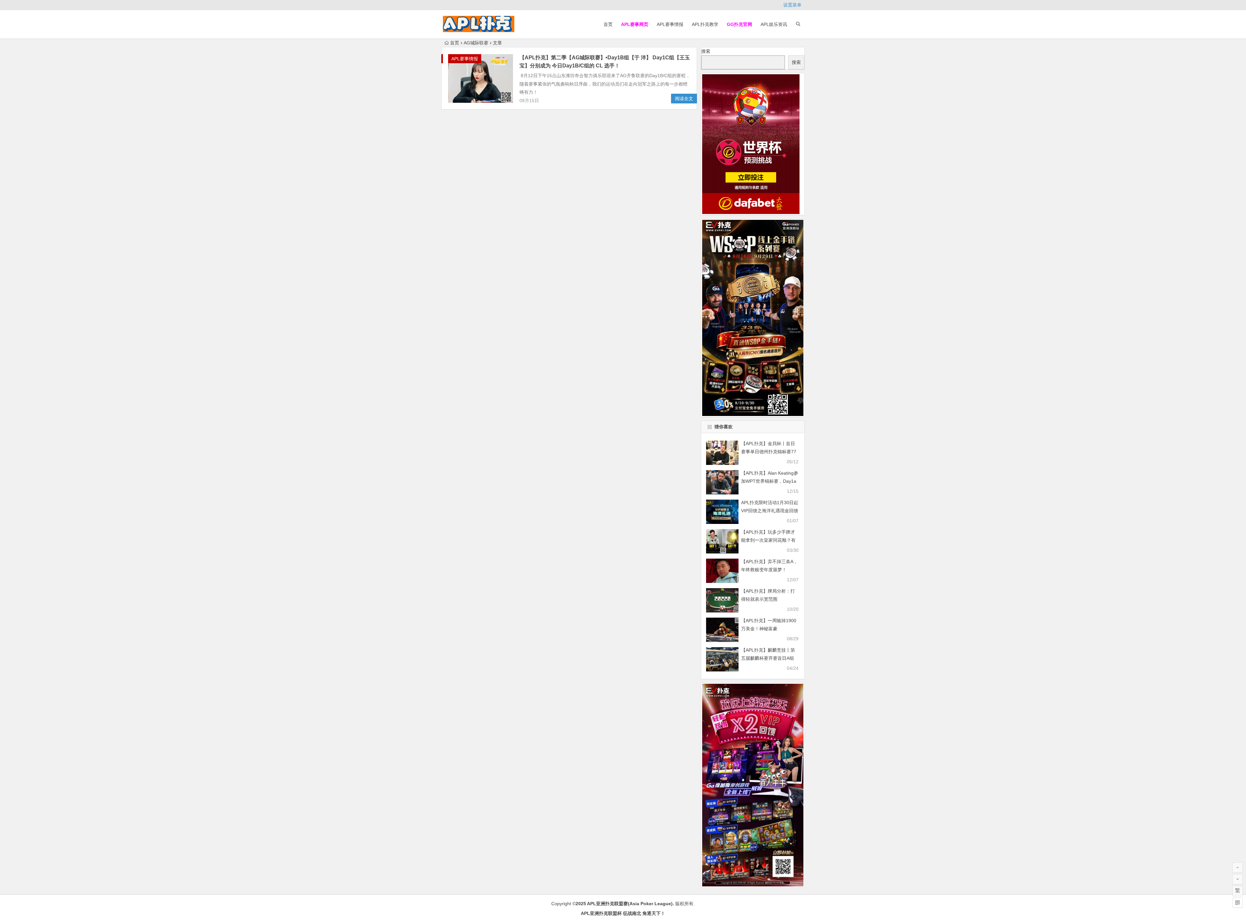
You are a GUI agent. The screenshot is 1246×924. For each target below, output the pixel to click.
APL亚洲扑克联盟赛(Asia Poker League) (630, 903)
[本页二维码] (1237, 902)
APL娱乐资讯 (774, 24)
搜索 (705, 51)
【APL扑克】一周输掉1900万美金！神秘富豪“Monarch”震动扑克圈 (768, 628)
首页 (608, 24)
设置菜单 (792, 4)
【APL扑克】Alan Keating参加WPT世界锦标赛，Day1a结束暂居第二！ (769, 481)
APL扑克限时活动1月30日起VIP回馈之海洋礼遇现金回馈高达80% (769, 510)
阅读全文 (684, 98)
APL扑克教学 (705, 24)
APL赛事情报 (670, 24)
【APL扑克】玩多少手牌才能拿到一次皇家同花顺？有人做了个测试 (768, 540)
